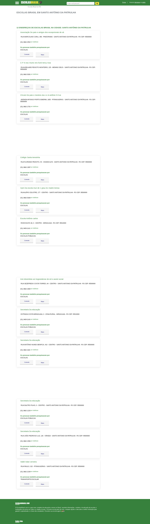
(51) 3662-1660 (25, 289)
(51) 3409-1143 (25, 319)
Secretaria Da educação (30, 310)
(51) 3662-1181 (25, 350)
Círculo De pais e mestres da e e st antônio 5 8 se (40, 95)
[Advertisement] (59, 20)
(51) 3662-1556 (25, 441)
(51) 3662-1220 (25, 410)
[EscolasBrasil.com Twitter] (16, 513)
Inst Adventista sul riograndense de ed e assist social (41, 279)
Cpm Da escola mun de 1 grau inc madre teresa (39, 188)
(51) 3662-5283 (25, 198)
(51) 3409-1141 (25, 228)
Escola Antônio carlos (29, 218)
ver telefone (34, 42)
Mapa (42, 54)
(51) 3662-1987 (25, 167)
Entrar (124, 2)
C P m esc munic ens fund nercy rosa (35, 63)
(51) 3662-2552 (25, 42)
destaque (137, 2)
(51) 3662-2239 (25, 472)
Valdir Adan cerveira (28, 462)
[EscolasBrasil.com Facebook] (15, 513)
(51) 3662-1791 (25, 106)
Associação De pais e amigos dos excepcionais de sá (42, 32)
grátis (144, 2)
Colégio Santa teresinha (30, 157)
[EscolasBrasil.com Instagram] (17, 513)
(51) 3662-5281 (25, 74)
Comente (26, 54)
